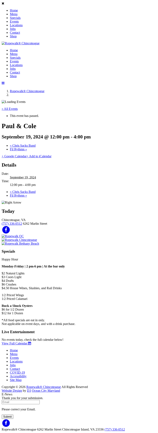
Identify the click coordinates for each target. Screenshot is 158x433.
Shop (13, 36)
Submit (7, 416)
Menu (13, 14)
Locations (16, 25)
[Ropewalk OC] (13, 236)
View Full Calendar (15, 343)
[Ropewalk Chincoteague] (19, 240)
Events (14, 21)
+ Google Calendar (14, 156)
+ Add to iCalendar (39, 156)
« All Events (10, 109)
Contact (15, 32)
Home (14, 10)
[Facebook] (6, 229)
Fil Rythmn (18, 149)
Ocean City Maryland (46, 390)
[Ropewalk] (21, 43)
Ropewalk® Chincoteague (27, 91)
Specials (15, 18)
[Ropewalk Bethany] (20, 243)
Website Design (12, 390)
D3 (29, 390)
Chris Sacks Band (23, 145)
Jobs (13, 29)
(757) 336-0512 (12, 223)
